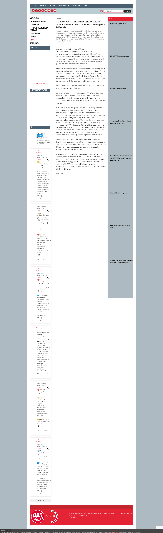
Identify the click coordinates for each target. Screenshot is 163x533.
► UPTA (33, 37)
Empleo (86, 6)
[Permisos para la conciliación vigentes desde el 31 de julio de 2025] (121, 139)
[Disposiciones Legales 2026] (121, 40)
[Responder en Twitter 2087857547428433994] (38, 318)
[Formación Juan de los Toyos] (121, 105)
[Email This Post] (95, 45)
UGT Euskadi (41, 206)
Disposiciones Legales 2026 (118, 24)
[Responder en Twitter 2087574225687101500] (38, 430)
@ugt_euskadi (40, 208)
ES (100, 11)
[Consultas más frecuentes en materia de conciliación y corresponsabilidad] (121, 279)
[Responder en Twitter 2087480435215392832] (38, 373)
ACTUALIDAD (34, 18)
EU (102, 11)
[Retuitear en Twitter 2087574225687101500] (42, 430)
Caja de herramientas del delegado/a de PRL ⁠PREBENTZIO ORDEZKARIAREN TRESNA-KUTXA (121, 158)
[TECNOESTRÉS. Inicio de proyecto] (121, 72)
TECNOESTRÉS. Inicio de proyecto (119, 56)
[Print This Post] (105, 45)
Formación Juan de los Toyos (118, 88)
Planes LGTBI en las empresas (118, 193)
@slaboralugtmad (41, 337)
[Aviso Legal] (72, 517)
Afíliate (52, 6)
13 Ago (39, 277)
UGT (38, 155)
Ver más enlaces (40, 83)
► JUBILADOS (35, 33)
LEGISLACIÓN (34, 43)
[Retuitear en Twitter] (36, 150)
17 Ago (39, 159)
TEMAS (32, 40)
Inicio (34, 6)
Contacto (43, 6)
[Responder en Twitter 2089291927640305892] (38, 196)
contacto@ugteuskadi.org (80, 515)
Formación (76, 6)
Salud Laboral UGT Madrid (43, 334)
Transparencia (64, 6)
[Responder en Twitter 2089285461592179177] (38, 259)
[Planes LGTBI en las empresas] (121, 209)
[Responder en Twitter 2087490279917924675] (38, 491)
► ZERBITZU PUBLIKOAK (38, 21)
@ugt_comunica (41, 157)
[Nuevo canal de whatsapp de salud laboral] (121, 244)
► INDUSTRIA (35, 25)
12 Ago (39, 339)
